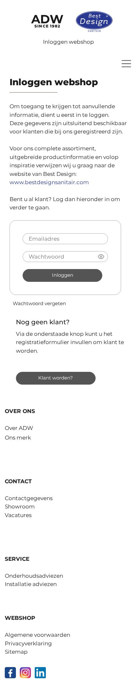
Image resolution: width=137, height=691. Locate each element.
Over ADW (19, 428)
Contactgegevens (29, 498)
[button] (101, 256)
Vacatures (18, 515)
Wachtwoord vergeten (39, 303)
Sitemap (16, 652)
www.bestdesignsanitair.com (49, 182)
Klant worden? (55, 378)
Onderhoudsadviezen (34, 576)
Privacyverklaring (28, 643)
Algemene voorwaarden (37, 635)
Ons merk (18, 437)
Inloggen (62, 275)
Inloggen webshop (68, 42)
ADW (47, 20)
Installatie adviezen (31, 584)
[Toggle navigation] (126, 64)
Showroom (20, 506)
